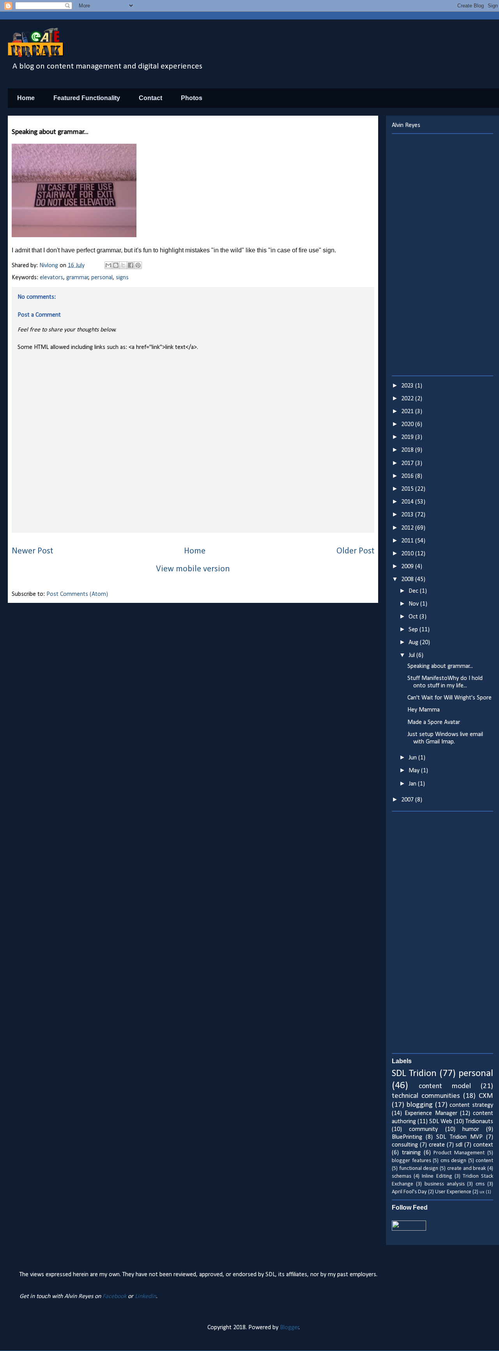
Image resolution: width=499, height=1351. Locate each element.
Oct (414, 617)
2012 (408, 528)
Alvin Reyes (406, 125)
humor (470, 1129)
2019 (408, 437)
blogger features (411, 1161)
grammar (77, 278)
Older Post (355, 551)
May (415, 771)
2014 (408, 502)
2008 (408, 579)
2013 (408, 515)
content (484, 1161)
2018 (408, 450)
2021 (408, 412)
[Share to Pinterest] (138, 265)
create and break (466, 1168)
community (423, 1129)
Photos (191, 98)
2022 (408, 399)
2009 (408, 567)
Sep (414, 630)
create (437, 1145)
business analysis (445, 1184)
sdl (458, 1145)
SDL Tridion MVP (459, 1137)
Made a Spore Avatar (433, 722)
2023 (408, 386)
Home (26, 98)
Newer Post (32, 551)
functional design (419, 1168)
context (483, 1145)
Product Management (459, 1153)
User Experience (453, 1192)
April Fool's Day (409, 1192)
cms (480, 1184)
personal (102, 278)
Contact (150, 98)
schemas (401, 1176)
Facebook (114, 1296)
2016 (408, 476)
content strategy (471, 1105)
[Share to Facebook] (130, 265)
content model (445, 1086)
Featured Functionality (86, 98)
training (411, 1153)
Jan (413, 784)
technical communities (426, 1096)
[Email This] (108, 265)
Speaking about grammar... (440, 666)
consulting (405, 1145)
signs (122, 278)
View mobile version (193, 569)
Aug (414, 642)
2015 (408, 489)
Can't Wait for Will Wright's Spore (449, 698)
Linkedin (145, 1296)
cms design (454, 1161)
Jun (413, 758)
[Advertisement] (442, 255)
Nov (414, 604)
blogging (420, 1105)
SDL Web (440, 1121)
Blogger (289, 1328)
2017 (408, 463)
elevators (51, 278)
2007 (408, 800)
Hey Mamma (423, 710)
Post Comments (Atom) (77, 594)
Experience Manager (431, 1113)
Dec (414, 591)
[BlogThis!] (116, 265)
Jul (412, 655)
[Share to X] (123, 265)
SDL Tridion (414, 1073)
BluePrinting (407, 1137)
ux (482, 1191)
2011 (408, 541)
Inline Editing (437, 1176)
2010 (408, 554)
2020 (408, 424)
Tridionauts (479, 1121)
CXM (486, 1096)
